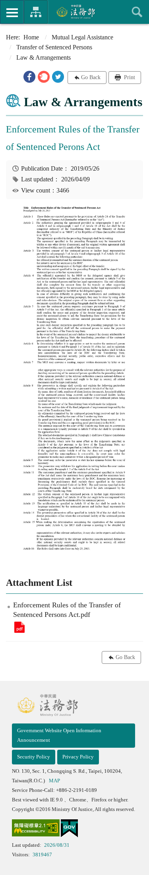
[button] (29, 77)
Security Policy (33, 757)
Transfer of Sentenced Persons (54, 47)
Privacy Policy (78, 757)
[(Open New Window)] (36, 829)
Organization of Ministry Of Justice (36, 12)
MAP (54, 781)
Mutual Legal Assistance (82, 37)
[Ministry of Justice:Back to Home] (74, 11)
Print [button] (128, 77)
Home (31, 37)
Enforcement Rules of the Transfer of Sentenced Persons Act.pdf (19, 627)
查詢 (137, 12)
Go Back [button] (91, 77)
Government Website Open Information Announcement (59, 735)
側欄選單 (12, 12)
